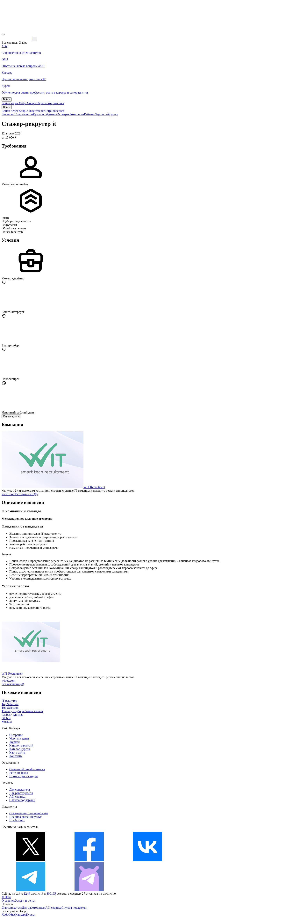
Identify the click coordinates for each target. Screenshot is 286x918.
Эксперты (63, 114)
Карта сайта (17, 752)
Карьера (20, 914)
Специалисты (24, 114)
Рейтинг (89, 114)
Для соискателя (19, 789)
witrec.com (8, 494)
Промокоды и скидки (23, 776)
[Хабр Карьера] (17, 38)
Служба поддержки (22, 800)
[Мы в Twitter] (31, 860)
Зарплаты (101, 114)
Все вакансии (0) (26, 494)
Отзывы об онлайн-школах (27, 769)
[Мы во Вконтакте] (147, 860)
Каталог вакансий (21, 745)
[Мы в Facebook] (89, 860)
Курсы (30, 914)
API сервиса (17, 796)
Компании (77, 114)
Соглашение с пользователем (28, 813)
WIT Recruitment (94, 487)
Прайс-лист (17, 820)
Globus (6, 714)
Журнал (113, 114)
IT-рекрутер (9, 700)
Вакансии (8, 114)
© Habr (6, 897)
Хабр (5, 914)
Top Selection (10, 704)
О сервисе (16, 735)
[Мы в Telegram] (31, 890)
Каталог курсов (19, 749)
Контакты (15, 756)
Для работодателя (21, 793)
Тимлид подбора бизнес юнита (22, 711)
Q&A (11, 914)
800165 (51, 893)
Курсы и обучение (45, 114)
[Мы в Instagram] (206, 860)
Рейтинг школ (18, 772)
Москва (18, 714)
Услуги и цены (19, 738)
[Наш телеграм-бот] (89, 890)
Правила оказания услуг (25, 816)
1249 (27, 893)
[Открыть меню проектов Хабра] (3, 34)
